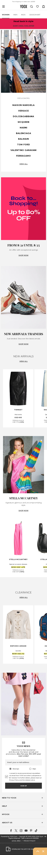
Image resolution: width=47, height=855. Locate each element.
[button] (23, 798)
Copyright (22, 836)
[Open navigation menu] (3, 6)
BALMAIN (23, 139)
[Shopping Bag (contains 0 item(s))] (43, 6)
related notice (30, 780)
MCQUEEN (23, 122)
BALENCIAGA (23, 133)
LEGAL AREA (16, 841)
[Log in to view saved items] (37, 6)
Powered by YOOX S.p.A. (9, 836)
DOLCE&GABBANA (23, 116)
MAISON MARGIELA (23, 105)
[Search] (31, 6)
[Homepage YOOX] (23, 7)
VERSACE (23, 111)
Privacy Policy (14, 780)
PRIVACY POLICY (29, 841)
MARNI (23, 128)
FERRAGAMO (23, 156)
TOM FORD (23, 144)
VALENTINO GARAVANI (24, 150)
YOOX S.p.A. (39, 836)
